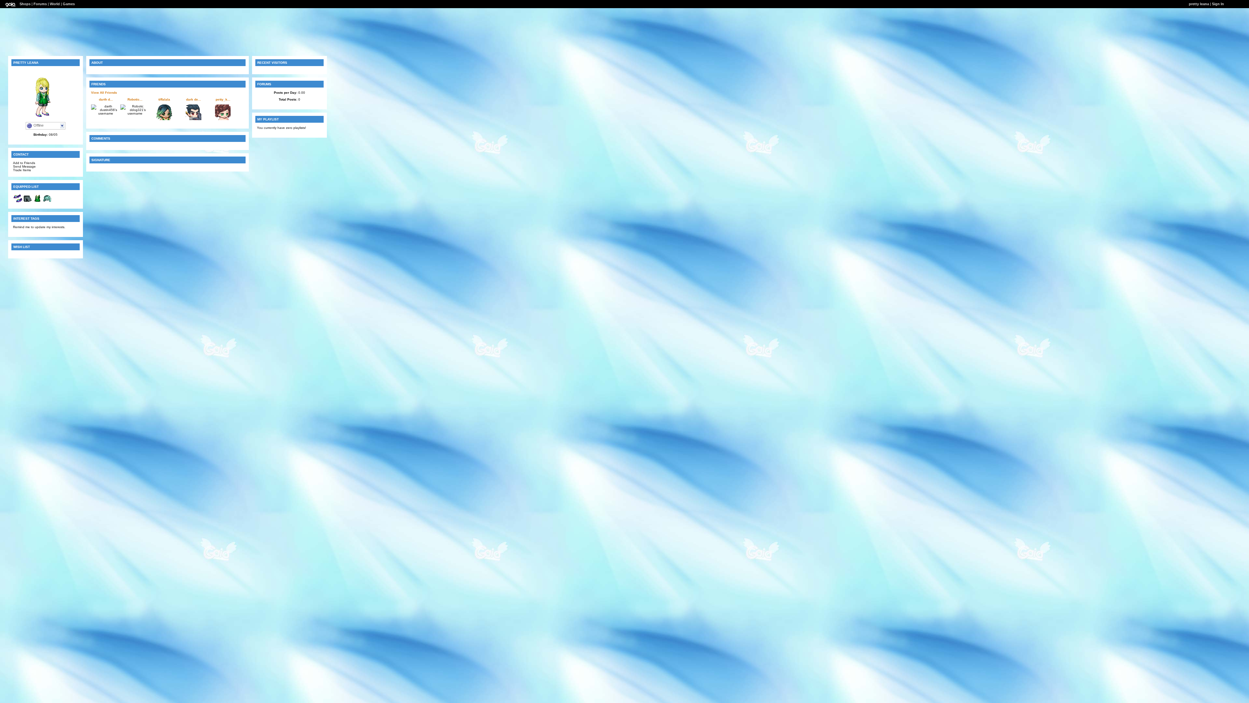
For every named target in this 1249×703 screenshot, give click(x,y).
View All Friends (104, 92)
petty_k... (223, 99)
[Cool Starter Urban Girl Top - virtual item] (37, 202)
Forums (40, 4)
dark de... (193, 99)
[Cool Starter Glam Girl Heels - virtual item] (18, 202)
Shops (25, 4)
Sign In (1218, 4)
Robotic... (135, 99)
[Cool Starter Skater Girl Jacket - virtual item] (47, 202)
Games (69, 4)
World (55, 4)
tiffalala (164, 99)
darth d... (106, 99)
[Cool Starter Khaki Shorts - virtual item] (28, 202)
